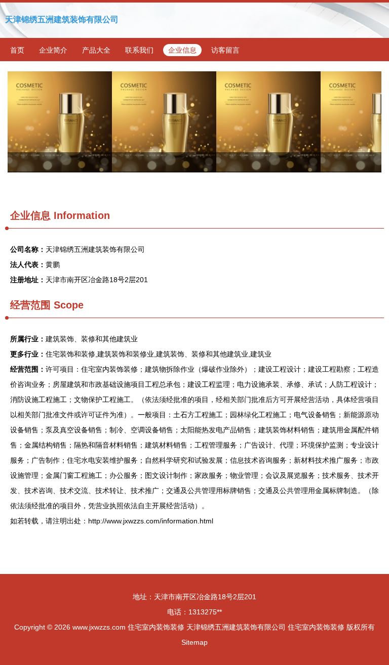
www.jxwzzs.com (99, 627)
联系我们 (139, 50)
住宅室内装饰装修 (156, 627)
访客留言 (225, 50)
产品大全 (96, 50)
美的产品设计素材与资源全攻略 (194, 121)
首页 (17, 50)
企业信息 (182, 50)
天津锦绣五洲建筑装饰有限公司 (62, 19)
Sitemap (194, 642)
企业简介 (53, 50)
